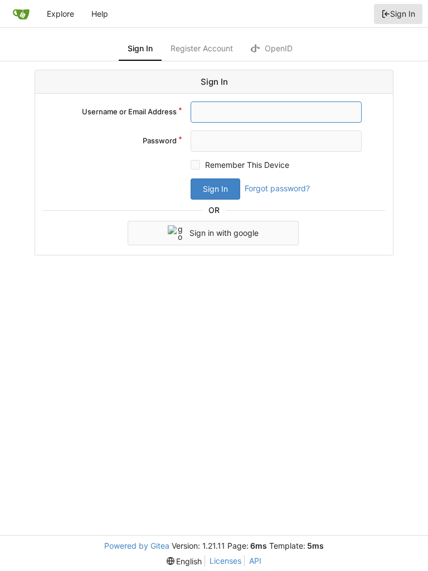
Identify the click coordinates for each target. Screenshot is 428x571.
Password (160, 140)
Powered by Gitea (136, 545)
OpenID (277, 48)
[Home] (21, 14)
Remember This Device (247, 165)
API (255, 560)
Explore (60, 13)
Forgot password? (277, 188)
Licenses (225, 560)
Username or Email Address (129, 111)
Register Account (202, 48)
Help (99, 13)
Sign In (402, 13)
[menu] (184, 561)
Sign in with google (224, 233)
